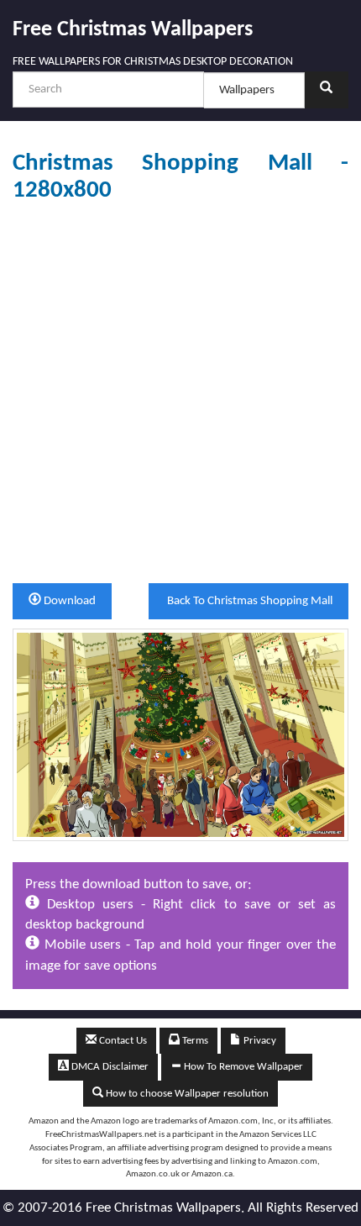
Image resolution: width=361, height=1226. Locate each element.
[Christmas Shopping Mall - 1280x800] (180, 734)
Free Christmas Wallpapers (133, 29)
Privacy (258, 1040)
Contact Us (122, 1040)
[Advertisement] (180, 393)
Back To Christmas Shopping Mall (248, 601)
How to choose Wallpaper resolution (186, 1093)
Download (68, 601)
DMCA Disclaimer (109, 1066)
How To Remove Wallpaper (242, 1066)
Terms (194, 1040)
